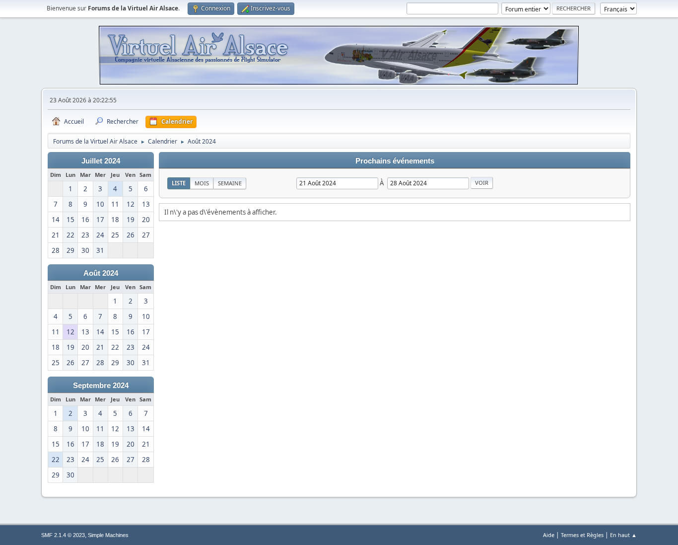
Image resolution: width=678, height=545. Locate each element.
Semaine (230, 183)
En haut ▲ (623, 535)
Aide (548, 535)
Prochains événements (394, 161)
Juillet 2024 (100, 161)
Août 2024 (100, 273)
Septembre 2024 (101, 385)
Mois (202, 183)
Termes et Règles (582, 535)
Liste (179, 183)
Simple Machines (108, 535)
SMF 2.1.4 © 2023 (63, 535)
